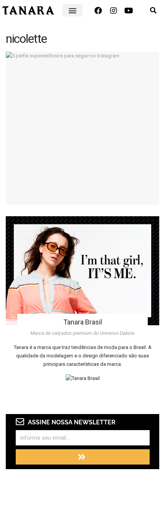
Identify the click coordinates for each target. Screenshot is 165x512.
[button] (72, 10)
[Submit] (83, 457)
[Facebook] (98, 10)
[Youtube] (129, 10)
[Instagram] (113, 10)
